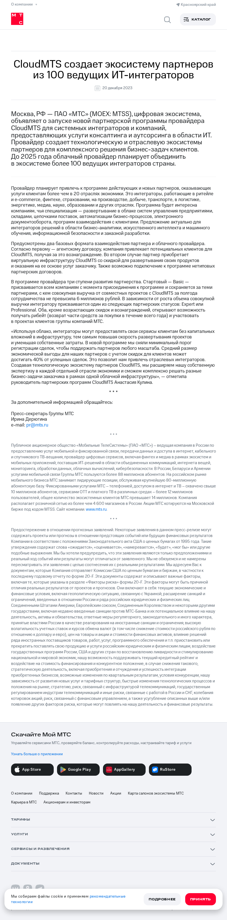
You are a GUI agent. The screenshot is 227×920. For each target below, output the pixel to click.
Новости (96, 793)
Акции (115, 793)
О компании (21, 793)
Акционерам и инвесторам (67, 802)
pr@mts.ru (37, 425)
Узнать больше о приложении (37, 754)
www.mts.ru (96, 509)
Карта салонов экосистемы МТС (156, 793)
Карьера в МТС (24, 802)
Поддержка (49, 793)
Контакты (74, 793)
